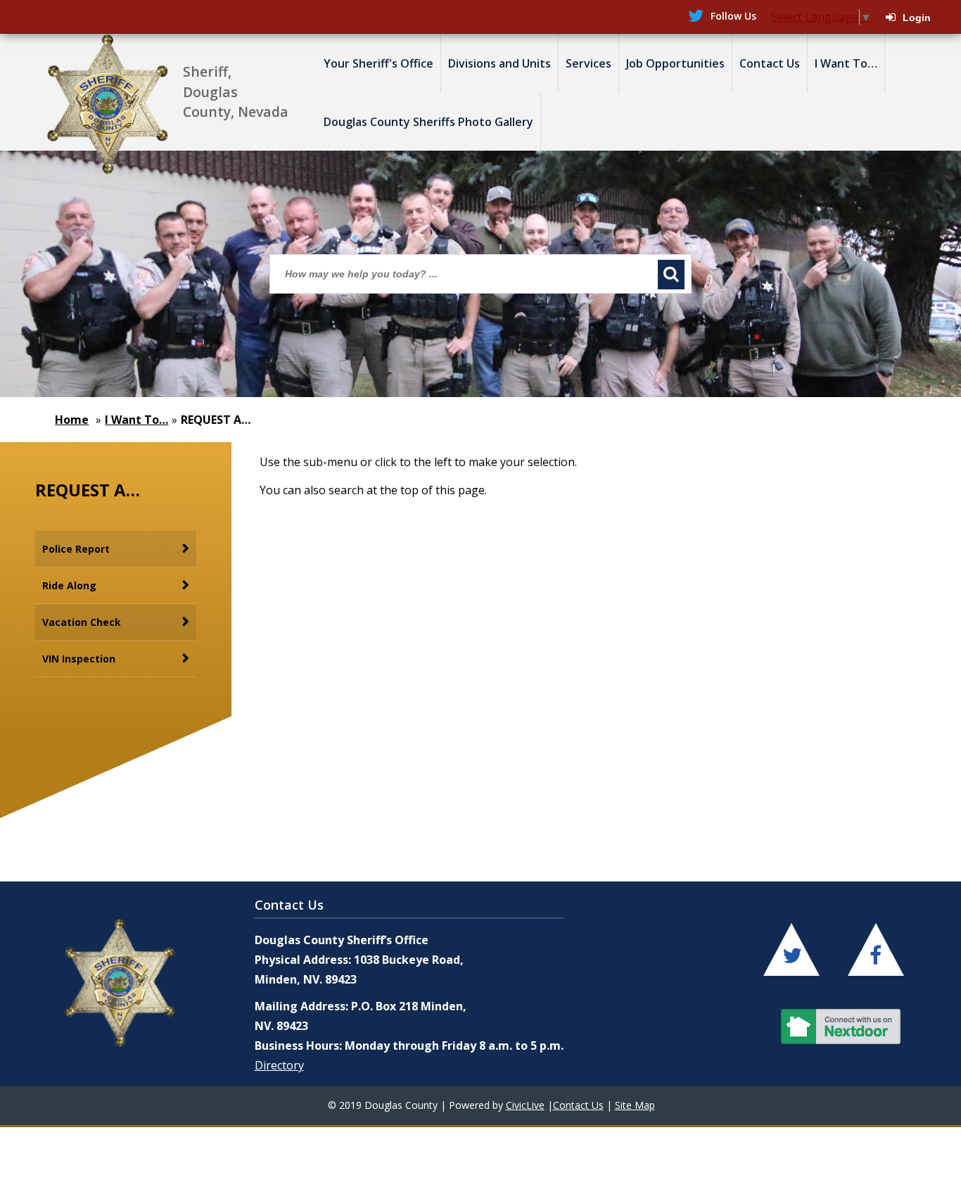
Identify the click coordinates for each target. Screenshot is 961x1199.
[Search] (671, 274)
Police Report (76, 548)
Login (917, 17)
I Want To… (136, 419)
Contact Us (578, 1105)
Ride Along (69, 585)
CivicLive (525, 1105)
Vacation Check (81, 622)
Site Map (635, 1105)
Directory (279, 1065)
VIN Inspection (78, 658)
